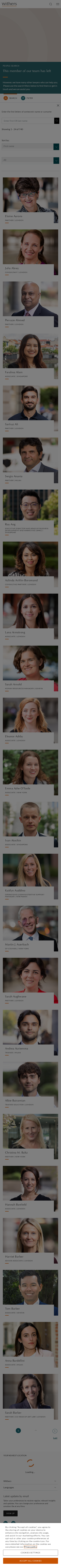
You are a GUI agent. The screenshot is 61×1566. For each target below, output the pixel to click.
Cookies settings (30, 1553)
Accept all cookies (31, 1561)
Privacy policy (30, 1547)
